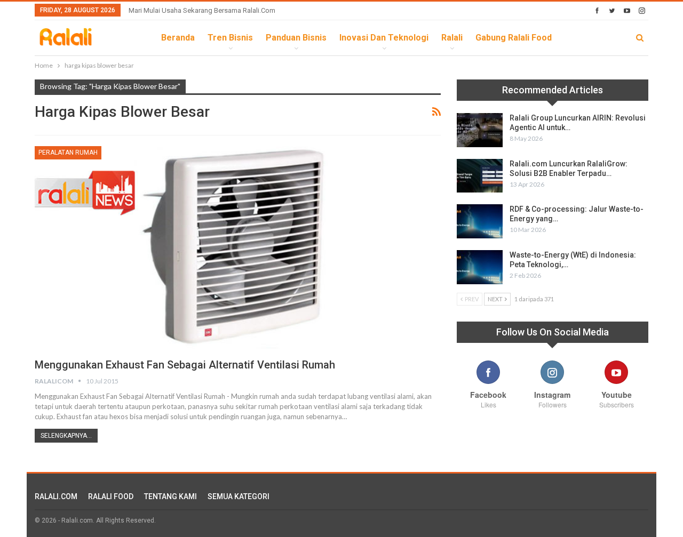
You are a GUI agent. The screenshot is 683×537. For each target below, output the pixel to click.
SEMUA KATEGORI (238, 496)
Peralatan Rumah (68, 152)
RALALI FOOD (110, 496)
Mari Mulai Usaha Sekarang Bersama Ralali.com (202, 10)
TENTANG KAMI (170, 496)
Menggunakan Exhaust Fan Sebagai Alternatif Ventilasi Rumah (185, 364)
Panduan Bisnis (296, 38)
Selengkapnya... (66, 435)
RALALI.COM (56, 496)
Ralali (452, 38)
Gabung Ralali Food (513, 38)
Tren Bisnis (230, 38)
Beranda (178, 38)
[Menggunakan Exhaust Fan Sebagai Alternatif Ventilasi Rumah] (238, 247)
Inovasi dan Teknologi (383, 38)
